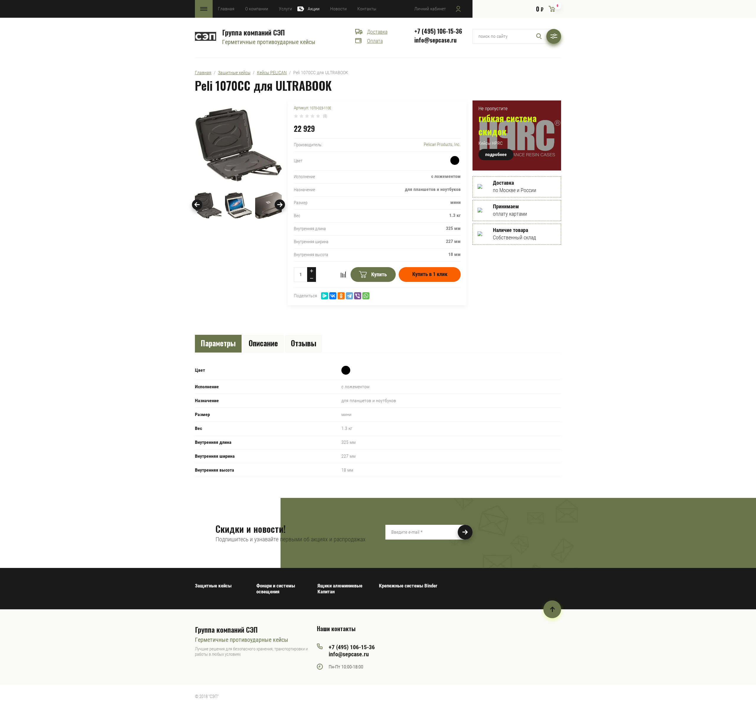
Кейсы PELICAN (272, 72)
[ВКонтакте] (332, 295)
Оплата (375, 41)
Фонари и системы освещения (275, 589)
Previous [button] (197, 204)
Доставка (377, 32)
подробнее (496, 154)
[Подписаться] (465, 532)
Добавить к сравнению (343, 274)
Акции (314, 9)
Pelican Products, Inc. (442, 144)
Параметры (218, 342)
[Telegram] (349, 295)
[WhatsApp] (365, 295)
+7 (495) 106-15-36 (438, 31)
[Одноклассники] (341, 295)
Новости (338, 9)
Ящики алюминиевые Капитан (339, 589)
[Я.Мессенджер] (324, 295)
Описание (263, 342)
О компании (256, 9)
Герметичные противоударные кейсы (268, 42)
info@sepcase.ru (435, 39)
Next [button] (280, 204)
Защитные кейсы (234, 72)
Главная (226, 9)
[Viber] (357, 295)
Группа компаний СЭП (253, 32)
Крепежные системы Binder (408, 586)
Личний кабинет (430, 9)
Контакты (366, 9)
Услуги (285, 9)
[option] (238, 144)
